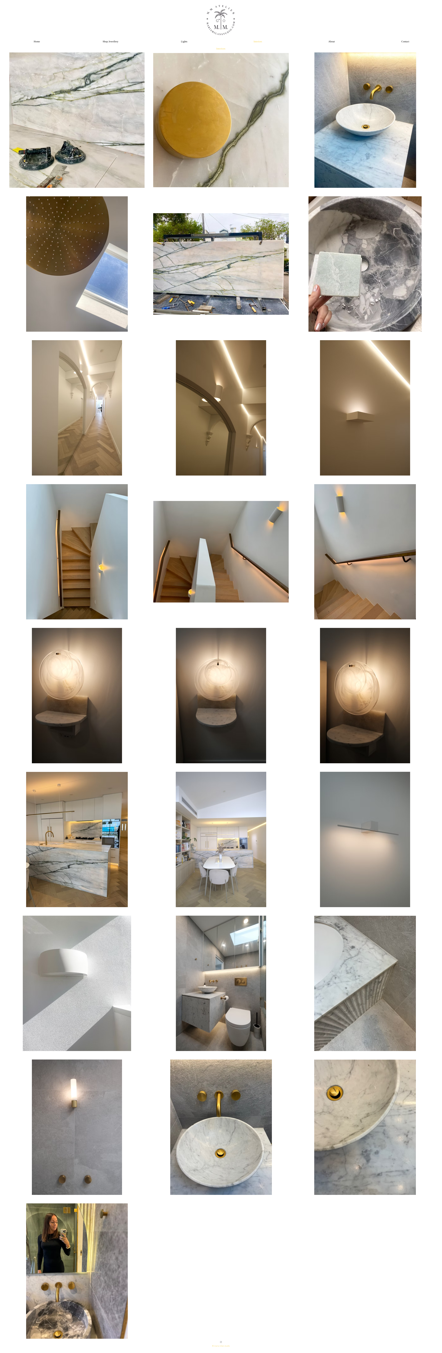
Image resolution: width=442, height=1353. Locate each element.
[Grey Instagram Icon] (221, 1342)
